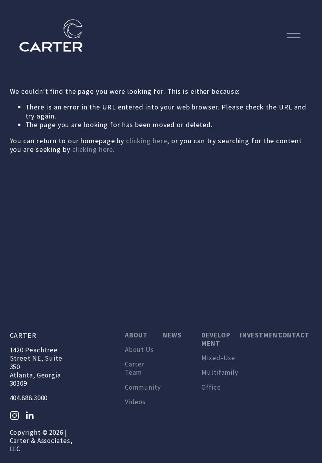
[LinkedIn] (29, 415)
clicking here (146, 140)
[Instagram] (14, 415)
